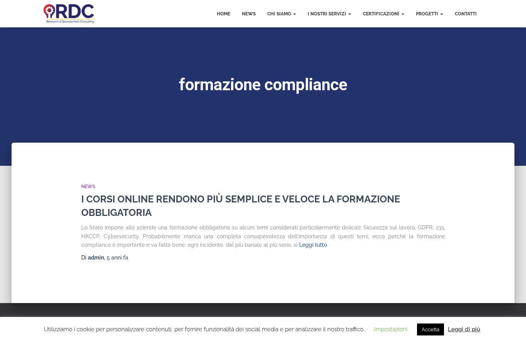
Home (223, 14)
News (249, 14)
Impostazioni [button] (390, 329)
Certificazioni (381, 14)
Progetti (427, 14)
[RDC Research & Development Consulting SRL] (69, 14)
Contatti (466, 14)
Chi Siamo (279, 14)
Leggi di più (464, 329)
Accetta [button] (430, 329)
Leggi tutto (313, 245)
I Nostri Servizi (327, 14)
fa (117, 257)
